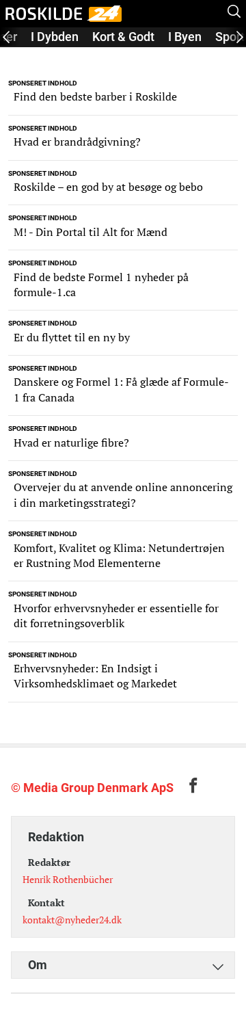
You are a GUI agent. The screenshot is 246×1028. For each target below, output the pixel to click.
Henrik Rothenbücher (68, 879)
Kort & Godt (123, 36)
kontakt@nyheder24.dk (72, 919)
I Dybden (55, 36)
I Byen (185, 36)
